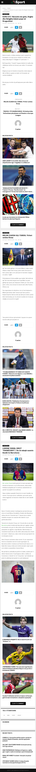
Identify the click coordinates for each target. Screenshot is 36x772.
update (19, 715)
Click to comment (18, 224)
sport (13, 715)
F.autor (5, 23)
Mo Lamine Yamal (7, 483)
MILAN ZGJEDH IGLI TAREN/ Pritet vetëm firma (18, 103)
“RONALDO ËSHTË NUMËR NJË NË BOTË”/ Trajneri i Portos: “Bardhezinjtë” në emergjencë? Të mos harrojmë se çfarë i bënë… (18, 189)
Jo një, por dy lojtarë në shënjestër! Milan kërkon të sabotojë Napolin (16, 218)
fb (4, 715)
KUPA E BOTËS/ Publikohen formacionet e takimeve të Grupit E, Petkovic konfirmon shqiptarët (16, 402)
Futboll (4, 14)
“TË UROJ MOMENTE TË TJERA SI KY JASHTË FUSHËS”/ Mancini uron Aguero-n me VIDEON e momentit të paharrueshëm (17, 373)
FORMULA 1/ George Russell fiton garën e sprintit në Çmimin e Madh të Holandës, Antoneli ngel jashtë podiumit (17, 739)
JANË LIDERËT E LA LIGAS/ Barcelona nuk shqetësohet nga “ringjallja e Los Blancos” (16, 161)
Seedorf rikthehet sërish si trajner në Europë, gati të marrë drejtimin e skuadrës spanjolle (17, 696)
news (8, 715)
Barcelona (4, 525)
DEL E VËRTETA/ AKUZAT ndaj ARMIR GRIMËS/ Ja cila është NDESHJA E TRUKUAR (18, 431)
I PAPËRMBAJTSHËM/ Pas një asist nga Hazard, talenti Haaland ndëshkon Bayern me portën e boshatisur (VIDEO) (17, 668)
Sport (8, 14)
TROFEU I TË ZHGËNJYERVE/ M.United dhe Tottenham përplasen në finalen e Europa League (18, 113)
